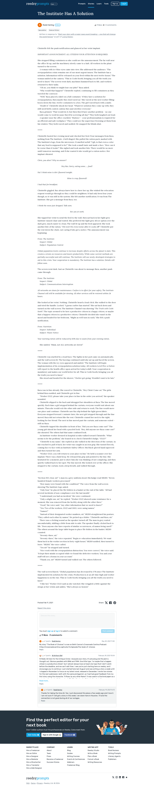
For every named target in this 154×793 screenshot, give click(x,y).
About (49, 750)
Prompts (81, 4)
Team (49, 753)
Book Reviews (113, 750)
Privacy (40, 783)
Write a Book (92, 753)
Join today (32, 735)
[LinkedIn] (120, 777)
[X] (113, 777)
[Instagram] (116, 777)
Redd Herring (56, 641)
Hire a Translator (32, 765)
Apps (52, 4)
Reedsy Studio (93, 750)
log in (58, 631)
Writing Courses (73, 756)
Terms (33, 783)
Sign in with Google (51, 735)
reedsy (37, 4)
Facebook (69, 735)
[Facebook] (123, 777)
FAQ (27, 783)
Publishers (112, 759)
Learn (99, 4)
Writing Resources (95, 762)
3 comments (110, 25)
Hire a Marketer (32, 759)
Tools (106, 4)
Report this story (44, 608)
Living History (67, 37)
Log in (124, 4)
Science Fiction (54, 30)
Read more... (44, 681)
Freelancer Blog (73, 765)
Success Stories (53, 762)
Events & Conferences (76, 759)
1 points (48, 641)
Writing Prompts (114, 753)
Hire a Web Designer (34, 768)
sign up (50, 631)
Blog (69, 750)
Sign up (115, 4)
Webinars (70, 762)
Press (49, 756)
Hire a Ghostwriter (33, 762)
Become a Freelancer (55, 759)
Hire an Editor (31, 753)
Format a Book (93, 759)
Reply (41, 650)
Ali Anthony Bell (57, 656)
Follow (58, 25)
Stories (91, 4)
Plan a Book (92, 756)
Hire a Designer (32, 756)
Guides (70, 753)
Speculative (42, 30)
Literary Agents (114, 756)
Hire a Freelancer (33, 750)
